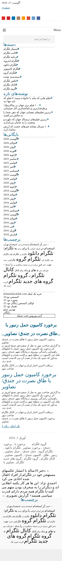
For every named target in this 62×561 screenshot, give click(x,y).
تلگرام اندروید (10, 61)
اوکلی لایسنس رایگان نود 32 (18, 303)
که (30, 276)
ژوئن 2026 (9, 147)
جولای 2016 (9, 218)
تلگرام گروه (9, 72)
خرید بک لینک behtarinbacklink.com (22, 293)
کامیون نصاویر (13, 455)
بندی (19, 249)
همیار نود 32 (10, 306)
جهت (49, 265)
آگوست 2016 (10, 214)
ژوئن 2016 (9, 222)
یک (4, 285)
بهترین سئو (9, 309)
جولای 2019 (9, 194)
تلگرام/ (8, 248)
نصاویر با (8, 462)
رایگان (6, 312)
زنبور (54, 455)
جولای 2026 (9, 143)
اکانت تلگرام (10, 53)
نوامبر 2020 (9, 178)
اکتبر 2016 (9, 206)
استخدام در (48, 248)
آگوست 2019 (10, 190)
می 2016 (8, 226)
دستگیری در (18, 265)
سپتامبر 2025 (10, 170)
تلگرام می (7, 516)
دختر (44, 265)
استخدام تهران (10, 244)
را (12, 264)
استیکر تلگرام (10, 49)
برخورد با (20, 444)
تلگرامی (12, 260)
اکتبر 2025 (9, 166)
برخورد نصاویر (31, 447)
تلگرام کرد (45, 260)
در (40, 264)
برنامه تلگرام (10, 57)
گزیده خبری (18, 542)
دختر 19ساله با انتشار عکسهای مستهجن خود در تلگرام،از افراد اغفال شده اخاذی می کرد (28, 475)
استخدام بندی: (23, 244)
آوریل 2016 (9, 230)
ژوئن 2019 (9, 198)
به (15, 248)
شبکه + (6, 265)
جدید (5, 260)
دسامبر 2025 (10, 158)
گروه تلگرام (9, 88)
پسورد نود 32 (10, 300)
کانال (17, 270)
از (41, 244)
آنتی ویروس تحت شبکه (29, 315)
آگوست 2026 (10, 139)
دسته (25, 265)
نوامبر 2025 (9, 162)
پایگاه (26, 270)
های (33, 270)
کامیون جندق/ (32, 455)
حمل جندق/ (29, 451)
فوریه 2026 (9, 151)
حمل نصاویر (12, 451)
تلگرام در (23, 254)
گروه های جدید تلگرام (31, 281)
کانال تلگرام (9, 84)
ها (37, 270)
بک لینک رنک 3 (11, 426)
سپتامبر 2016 (10, 210)
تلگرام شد (14, 254)
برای (24, 248)
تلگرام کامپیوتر (11, 68)
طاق (46, 455)
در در (30, 265)
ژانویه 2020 (9, 186)
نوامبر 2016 (9, 202)
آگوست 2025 (10, 174)
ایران (38, 248)
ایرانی (32, 249)
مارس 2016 (9, 234)
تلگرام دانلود (10, 65)
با (28, 248)
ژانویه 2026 (9, 154)
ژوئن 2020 (9, 182)
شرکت (45, 270)
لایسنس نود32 (11, 297)
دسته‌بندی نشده (11, 76)
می (40, 270)
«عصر (45, 244)
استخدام (34, 244)
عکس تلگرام (10, 80)
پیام (21, 270)
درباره (35, 265)
